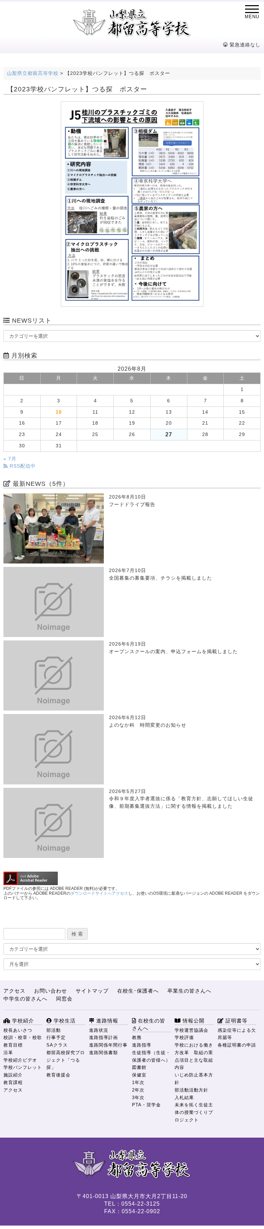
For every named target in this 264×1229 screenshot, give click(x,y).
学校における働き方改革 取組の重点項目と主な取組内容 (194, 1056)
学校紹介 (22, 1021)
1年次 (138, 1082)
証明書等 (236, 1021)
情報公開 (193, 1021)
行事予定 (56, 1037)
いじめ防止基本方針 (194, 1078)
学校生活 (64, 1021)
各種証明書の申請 (237, 1045)
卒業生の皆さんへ (189, 991)
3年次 (138, 1097)
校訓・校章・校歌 (22, 1037)
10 (59, 412)
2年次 (138, 1090)
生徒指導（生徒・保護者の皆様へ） (151, 1056)
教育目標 (13, 1045)
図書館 (139, 1067)
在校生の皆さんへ (148, 1024)
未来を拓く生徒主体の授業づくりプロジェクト (194, 1112)
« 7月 (9, 458)
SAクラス (57, 1045)
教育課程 (13, 1082)
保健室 (139, 1074)
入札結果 (184, 1097)
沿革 (8, 1052)
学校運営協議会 (191, 1030)
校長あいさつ (17, 1030)
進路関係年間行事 (108, 1045)
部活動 (53, 1030)
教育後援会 (58, 1074)
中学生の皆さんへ (25, 999)
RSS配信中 (22, 466)
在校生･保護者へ (138, 991)
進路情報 (106, 1021)
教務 (137, 1037)
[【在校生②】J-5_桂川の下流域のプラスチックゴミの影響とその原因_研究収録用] (132, 204)
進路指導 (141, 1045)
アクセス (14, 991)
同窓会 (64, 999)
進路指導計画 (103, 1037)
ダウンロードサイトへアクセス (99, 893)
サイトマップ (92, 991)
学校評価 (184, 1037)
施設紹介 (13, 1074)
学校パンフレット (22, 1067)
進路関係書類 (103, 1052)
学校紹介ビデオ (20, 1060)
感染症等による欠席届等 (237, 1034)
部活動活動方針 (191, 1090)
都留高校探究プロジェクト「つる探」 (65, 1060)
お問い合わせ (50, 991)
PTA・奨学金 (146, 1104)
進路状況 (98, 1030)
